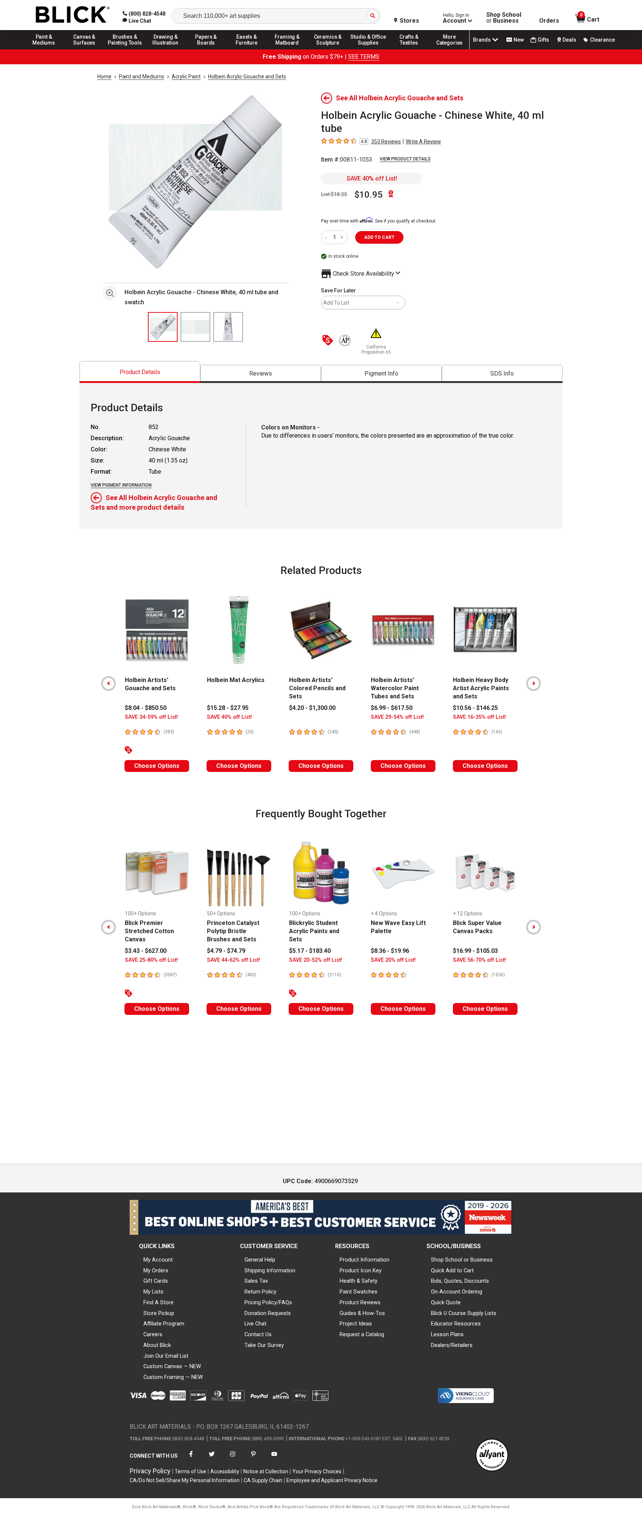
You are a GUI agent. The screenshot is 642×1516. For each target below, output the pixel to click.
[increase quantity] (342, 237)
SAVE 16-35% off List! (479, 717)
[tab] (140, 372)
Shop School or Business (462, 1259)
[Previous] (108, 683)
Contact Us (258, 1334)
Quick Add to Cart (452, 1270)
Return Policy (260, 1291)
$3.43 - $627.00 (145, 950)
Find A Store (158, 1302)
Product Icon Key (361, 1270)
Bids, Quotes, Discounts (460, 1281)
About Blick (157, 1345)
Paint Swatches (358, 1291)
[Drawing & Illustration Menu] (165, 49)
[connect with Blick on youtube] (274, 1458)
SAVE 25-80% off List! (151, 960)
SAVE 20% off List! (393, 960)
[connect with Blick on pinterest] (253, 1458)
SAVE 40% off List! (372, 178)
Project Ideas (356, 1323)
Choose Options (156, 765)
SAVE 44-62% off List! (233, 960)
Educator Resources (456, 1323)
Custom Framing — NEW (173, 1377)
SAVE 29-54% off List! (397, 717)
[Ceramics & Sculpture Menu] (327, 49)
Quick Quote (446, 1302)
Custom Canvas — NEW (172, 1366)
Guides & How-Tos (362, 1313)
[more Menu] (449, 49)
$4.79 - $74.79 (226, 950)
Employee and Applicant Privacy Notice (331, 1480)
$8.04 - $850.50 (145, 707)
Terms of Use (190, 1471)
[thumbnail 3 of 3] (228, 327)
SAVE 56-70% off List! (479, 960)
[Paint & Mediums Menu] (44, 49)
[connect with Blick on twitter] (211, 1458)
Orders (549, 21)
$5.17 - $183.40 (310, 950)
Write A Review (423, 142)
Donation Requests (267, 1313)
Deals (569, 40)
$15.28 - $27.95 (228, 707)
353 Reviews (386, 142)
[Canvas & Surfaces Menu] (84, 49)
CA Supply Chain (263, 1480)
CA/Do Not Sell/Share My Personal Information (185, 1480)
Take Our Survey (264, 1345)
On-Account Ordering (456, 1291)
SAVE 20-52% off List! (315, 960)
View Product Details (405, 159)
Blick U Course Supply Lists (463, 1313)
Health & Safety (358, 1281)
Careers (152, 1334)
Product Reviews (360, 1302)
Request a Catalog (362, 1334)
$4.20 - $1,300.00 (312, 707)
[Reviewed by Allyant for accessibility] (492, 1455)
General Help (259, 1259)
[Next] (533, 683)
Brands (482, 40)
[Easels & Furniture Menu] (246, 49)
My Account (158, 1259)
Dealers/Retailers (452, 1345)
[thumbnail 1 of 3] (163, 327)
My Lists (153, 1291)
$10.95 (368, 194)
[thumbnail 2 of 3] (195, 327)
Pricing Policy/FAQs (268, 1302)
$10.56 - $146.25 (475, 707)
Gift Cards (155, 1281)
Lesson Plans (447, 1334)
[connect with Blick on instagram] (232, 1458)
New (518, 40)
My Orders (155, 1270)
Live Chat (255, 1323)
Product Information (364, 1259)
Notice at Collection (265, 1471)
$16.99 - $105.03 (475, 950)
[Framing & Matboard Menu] (287, 49)
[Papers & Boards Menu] (206, 49)
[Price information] (329, 341)
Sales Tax (256, 1281)
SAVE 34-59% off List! (151, 717)
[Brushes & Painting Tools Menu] (125, 49)
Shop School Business (503, 18)
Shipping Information (269, 1270)
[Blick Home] (73, 15)
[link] (137, 21)
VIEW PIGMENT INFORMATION (121, 485)
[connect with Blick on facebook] (191, 1458)
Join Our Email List (165, 1356)
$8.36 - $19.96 (390, 950)
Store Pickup (158, 1313)
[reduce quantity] (327, 237)
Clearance (602, 40)
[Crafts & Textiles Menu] (409, 49)
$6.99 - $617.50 (391, 707)
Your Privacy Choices (316, 1471)
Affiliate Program (163, 1323)
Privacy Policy (150, 1471)
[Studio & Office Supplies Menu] (368, 49)
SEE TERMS (363, 56)
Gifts (543, 40)
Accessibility (224, 1471)
